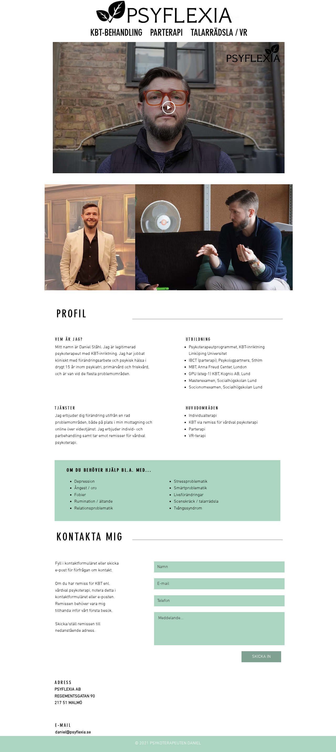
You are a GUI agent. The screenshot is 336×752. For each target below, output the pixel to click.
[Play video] (168, 107)
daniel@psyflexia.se (73, 732)
